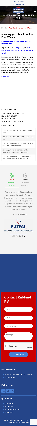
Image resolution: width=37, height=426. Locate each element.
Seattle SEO (9, 412)
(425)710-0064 (19, 1)
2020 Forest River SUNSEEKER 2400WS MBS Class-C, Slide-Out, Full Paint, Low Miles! (18, 144)
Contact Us (9, 406)
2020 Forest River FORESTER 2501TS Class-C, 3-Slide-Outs (18, 138)
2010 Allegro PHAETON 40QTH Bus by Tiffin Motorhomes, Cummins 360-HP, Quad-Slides (15, 151)
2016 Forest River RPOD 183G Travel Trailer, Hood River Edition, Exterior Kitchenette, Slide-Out (16, 158)
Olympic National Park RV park (21, 50)
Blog (17, 48)
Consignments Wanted (12, 409)
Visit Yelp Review (18, 236)
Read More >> (6, 77)
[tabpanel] (18, 213)
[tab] (12, 179)
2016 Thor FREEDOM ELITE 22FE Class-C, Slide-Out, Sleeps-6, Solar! (17, 131)
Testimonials (9, 403)
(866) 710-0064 (19, 4)
